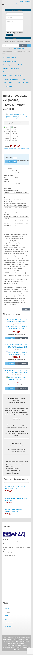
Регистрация (27, 1)
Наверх (16, 653)
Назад (27, 309)
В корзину (12, 161)
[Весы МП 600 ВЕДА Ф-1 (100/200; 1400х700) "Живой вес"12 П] (7, 133)
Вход (21, 1)
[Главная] (7, 48)
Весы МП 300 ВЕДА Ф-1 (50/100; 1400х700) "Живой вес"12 (16, 320)
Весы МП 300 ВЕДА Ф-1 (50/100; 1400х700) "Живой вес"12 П (16, 371)
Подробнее (23, 338)
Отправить (10, 35)
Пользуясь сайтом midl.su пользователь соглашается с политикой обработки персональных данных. (16, 647)
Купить (11, 338)
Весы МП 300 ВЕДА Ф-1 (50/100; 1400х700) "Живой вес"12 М (16, 346)
